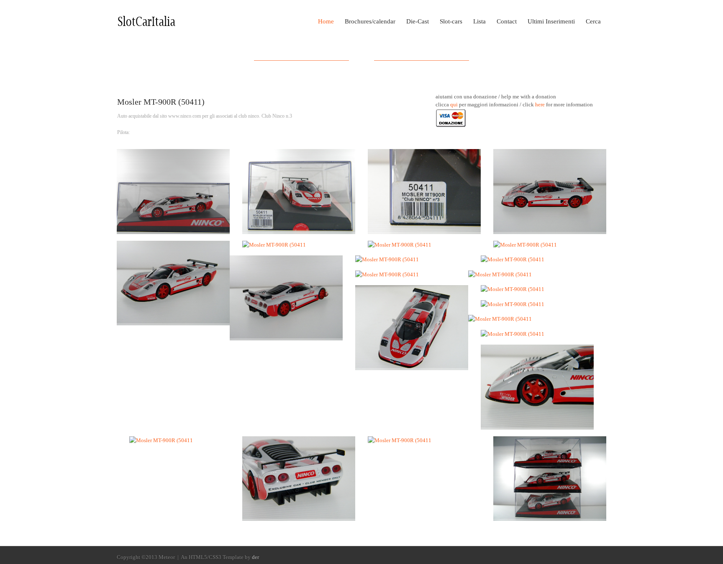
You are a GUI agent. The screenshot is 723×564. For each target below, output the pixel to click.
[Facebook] (590, 558)
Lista (479, 21)
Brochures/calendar (370, 21)
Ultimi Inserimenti (551, 21)
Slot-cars (451, 21)
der (255, 557)
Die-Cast (417, 21)
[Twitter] (602, 558)
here (540, 104)
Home (326, 21)
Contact (507, 21)
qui (454, 104)
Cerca (593, 21)
